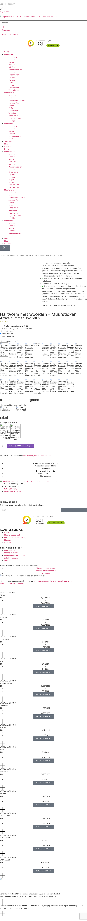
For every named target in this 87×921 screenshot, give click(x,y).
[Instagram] (8, 495)
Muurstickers (9, 54)
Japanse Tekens (14, 103)
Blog (6, 144)
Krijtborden (12, 77)
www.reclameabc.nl (42, 581)
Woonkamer (13, 116)
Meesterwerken (14, 136)
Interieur (11, 72)
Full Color (12, 67)
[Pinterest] (14, 495)
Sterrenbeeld (13, 88)
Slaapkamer (13, 111)
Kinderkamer (13, 75)
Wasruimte (12, 113)
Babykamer (13, 57)
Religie (11, 82)
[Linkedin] (20, 495)
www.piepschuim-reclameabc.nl (12, 583)
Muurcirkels (8, 123)
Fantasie (11, 134)
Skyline (11, 85)
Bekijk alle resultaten (10, 34)
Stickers (10, 255)
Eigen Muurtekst (15, 118)
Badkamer (12, 95)
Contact (7, 146)
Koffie (10, 108)
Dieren (11, 62)
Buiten (10, 98)
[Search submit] (2, 27)
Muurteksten (9, 93)
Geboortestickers (15, 70)
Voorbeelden (9, 141)
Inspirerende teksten (16, 100)
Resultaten (6, 30)
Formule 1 (12, 65)
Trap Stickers (13, 90)
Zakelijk (11, 121)
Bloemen (11, 59)
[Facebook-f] (2, 495)
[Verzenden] (74, 510)
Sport (10, 139)
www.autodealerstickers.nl (61, 581)
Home (6, 52)
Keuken (11, 105)
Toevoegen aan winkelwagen (20, 446)
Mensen (11, 80)
